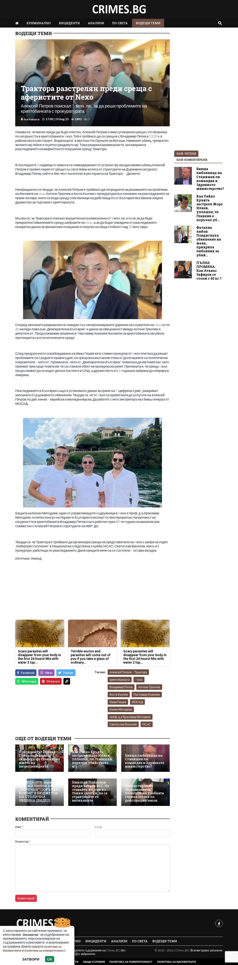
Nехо (139, 679)
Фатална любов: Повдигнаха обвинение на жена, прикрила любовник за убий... (208, 241)
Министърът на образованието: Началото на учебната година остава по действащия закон (144, 793)
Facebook (28, 672)
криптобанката (120, 679)
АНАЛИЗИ (96, 23)
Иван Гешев (118, 702)
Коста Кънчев (119, 694)
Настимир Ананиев (147, 694)
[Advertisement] (52, 590)
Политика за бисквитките (176, 961)
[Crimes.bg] (43, 923)
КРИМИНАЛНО (39, 23)
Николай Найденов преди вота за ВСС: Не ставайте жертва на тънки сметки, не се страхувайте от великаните (90, 791)
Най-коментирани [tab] (191, 160)
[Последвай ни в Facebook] (218, 9)
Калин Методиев (121, 709)
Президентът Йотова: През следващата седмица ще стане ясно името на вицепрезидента (39, 759)
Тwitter (68, 672)
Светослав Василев (123, 724)
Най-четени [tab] (186, 153)
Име (19, 826)
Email (98, 826)
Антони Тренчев (149, 687)
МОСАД (137, 702)
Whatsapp (29, 681)
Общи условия (94, 961)
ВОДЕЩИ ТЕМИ (148, 23)
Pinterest (53, 681)
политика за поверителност (44, 950)
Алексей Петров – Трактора (128, 672)
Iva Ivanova (31, 119)
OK (49, 959)
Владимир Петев (121, 687)
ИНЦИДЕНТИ (69, 23)
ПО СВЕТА (120, 23)
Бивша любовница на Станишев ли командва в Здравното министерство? (144, 761)
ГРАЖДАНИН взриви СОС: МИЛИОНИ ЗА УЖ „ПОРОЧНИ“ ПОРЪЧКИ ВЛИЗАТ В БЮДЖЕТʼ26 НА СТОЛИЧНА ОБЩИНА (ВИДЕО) (39, 791)
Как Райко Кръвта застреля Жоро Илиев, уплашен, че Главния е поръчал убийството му (92, 759)
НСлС (146, 724)
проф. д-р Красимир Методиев (130, 717)
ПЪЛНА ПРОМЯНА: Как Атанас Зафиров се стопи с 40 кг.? (209, 271)
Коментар (22, 841)
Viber (49, 672)
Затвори (30, 959)
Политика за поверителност (131, 961)
